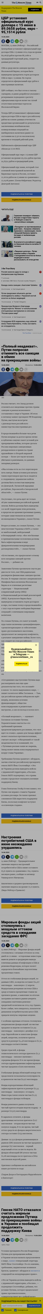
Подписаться (21, 664)
